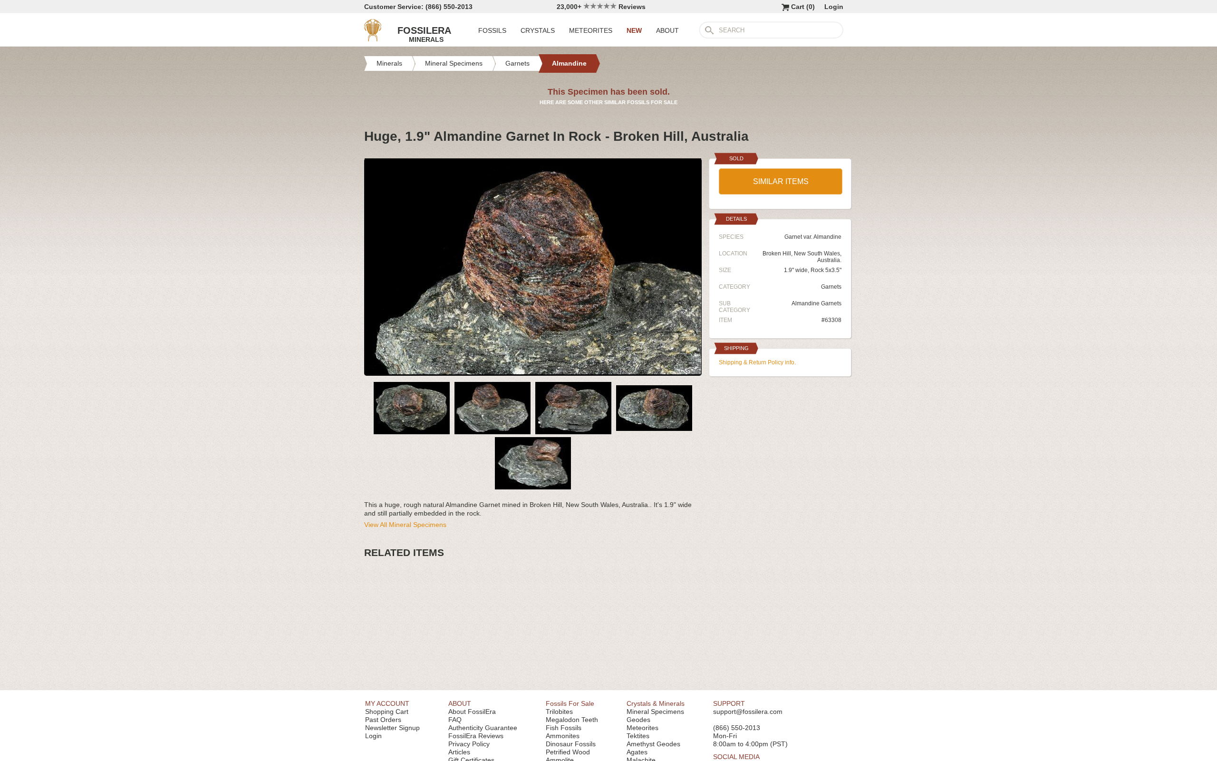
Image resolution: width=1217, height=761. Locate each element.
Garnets (831, 286)
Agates (637, 752)
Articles (459, 752)
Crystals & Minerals (656, 703)
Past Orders (383, 719)
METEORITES (590, 30)
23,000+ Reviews (601, 6)
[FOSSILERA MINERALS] (372, 39)
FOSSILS (492, 30)
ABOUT (667, 30)
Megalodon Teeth (572, 719)
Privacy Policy (469, 744)
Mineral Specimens (655, 711)
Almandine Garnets (816, 303)
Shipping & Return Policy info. (757, 362)
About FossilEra (472, 711)
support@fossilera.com (747, 711)
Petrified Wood (568, 752)
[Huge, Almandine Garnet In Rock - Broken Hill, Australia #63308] (533, 372)
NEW (634, 30)
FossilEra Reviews (475, 736)
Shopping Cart (386, 711)
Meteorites (642, 728)
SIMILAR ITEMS (781, 181)
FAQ (455, 719)
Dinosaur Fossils (571, 744)
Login (833, 6)
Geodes (638, 719)
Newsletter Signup (392, 728)
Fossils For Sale (570, 703)
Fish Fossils (563, 728)
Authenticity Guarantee (482, 728)
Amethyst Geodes (653, 744)
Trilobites (559, 711)
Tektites (638, 736)
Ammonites (563, 736)
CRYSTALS (538, 30)
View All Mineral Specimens (405, 524)
